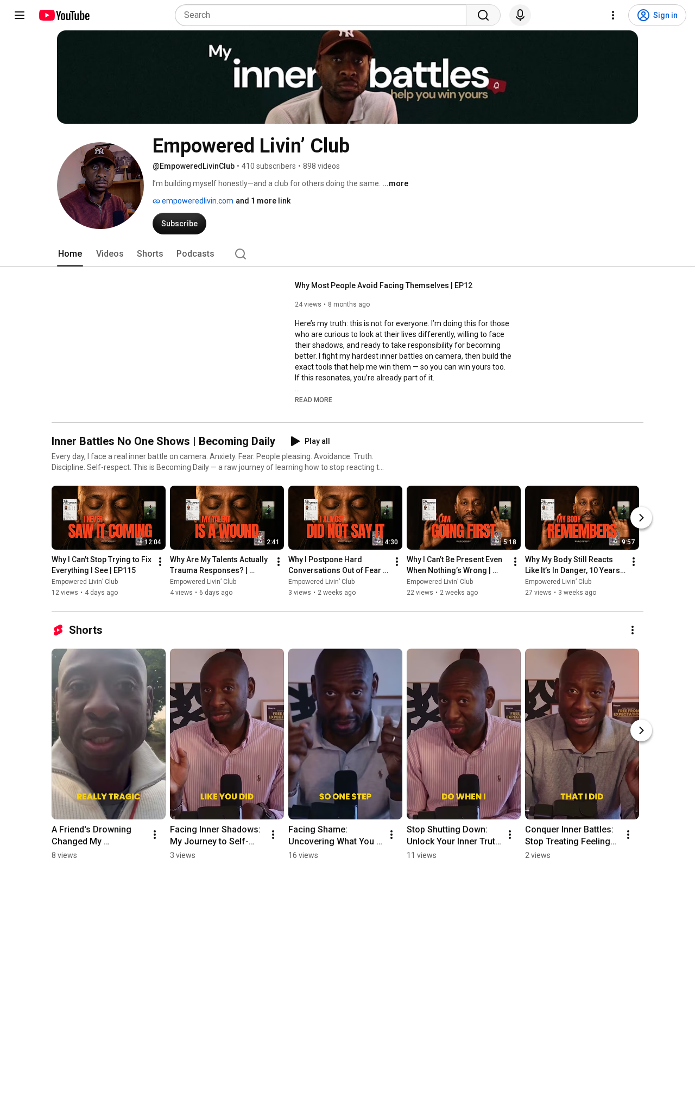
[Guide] (19, 15)
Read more (313, 400)
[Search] (483, 15)
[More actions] (160, 562)
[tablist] (347, 254)
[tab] (70, 254)
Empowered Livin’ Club (85, 582)
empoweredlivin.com (196, 200)
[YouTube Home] (63, 15)
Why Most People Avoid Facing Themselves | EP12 (383, 285)
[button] (313, 399)
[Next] (641, 518)
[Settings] (613, 15)
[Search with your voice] (520, 15)
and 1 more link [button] (263, 200)
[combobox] (324, 15)
